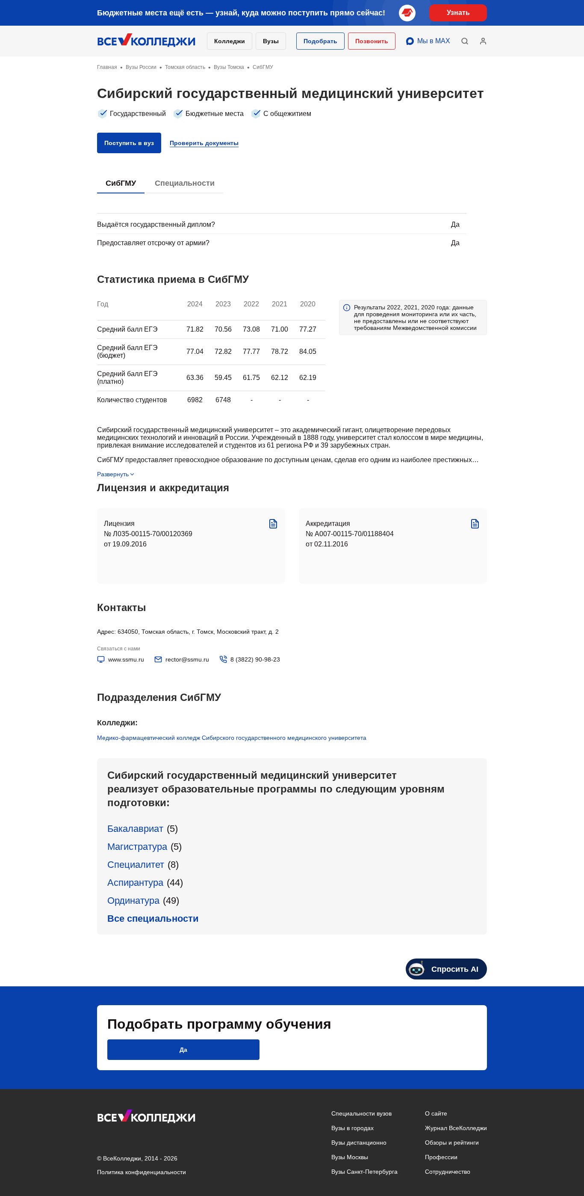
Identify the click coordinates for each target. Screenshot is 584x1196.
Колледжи (229, 41)
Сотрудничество (447, 1171)
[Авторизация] (483, 41)
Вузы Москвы (349, 1157)
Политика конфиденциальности (141, 1172)
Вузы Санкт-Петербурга (364, 1171)
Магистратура (137, 846)
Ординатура (133, 900)
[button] (320, 41)
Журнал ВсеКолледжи (456, 1128)
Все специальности (153, 918)
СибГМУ (121, 183)
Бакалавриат (135, 828)
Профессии (441, 1157)
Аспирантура (135, 882)
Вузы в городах (352, 1128)
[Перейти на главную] (146, 41)
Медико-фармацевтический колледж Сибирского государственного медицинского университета (231, 737)
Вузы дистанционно (358, 1142)
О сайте (436, 1113)
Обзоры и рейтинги (452, 1142)
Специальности (185, 183)
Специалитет (135, 864)
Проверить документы (204, 142)
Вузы (271, 41)
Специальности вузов (361, 1113)
